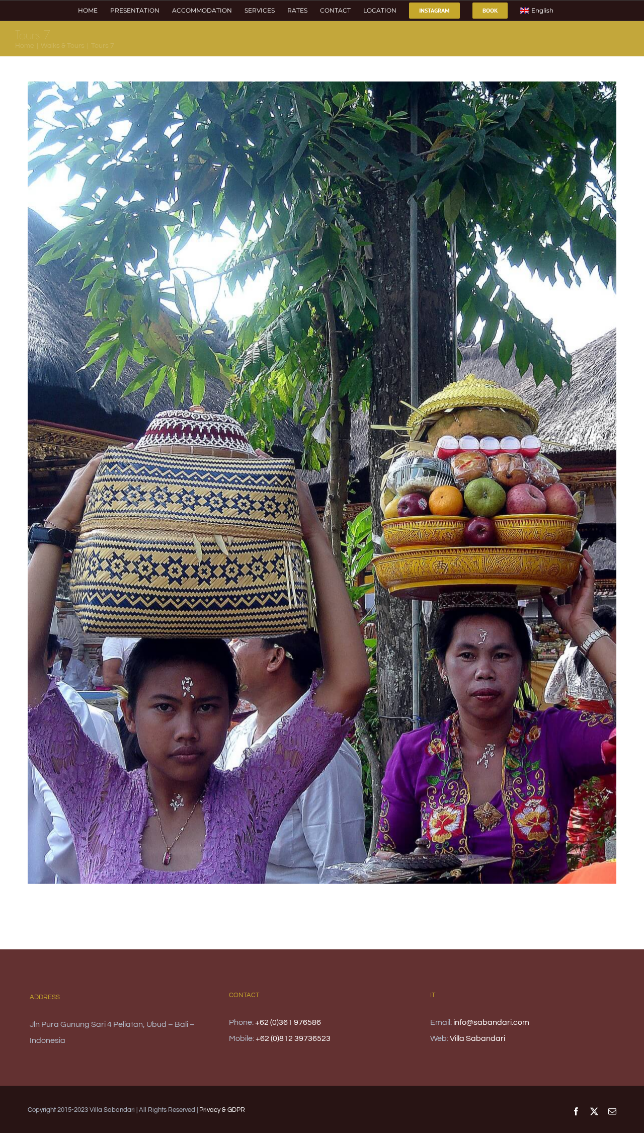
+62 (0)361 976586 (288, 1022)
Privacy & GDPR (222, 1109)
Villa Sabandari (477, 1038)
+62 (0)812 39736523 (293, 1038)
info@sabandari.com (491, 1022)
